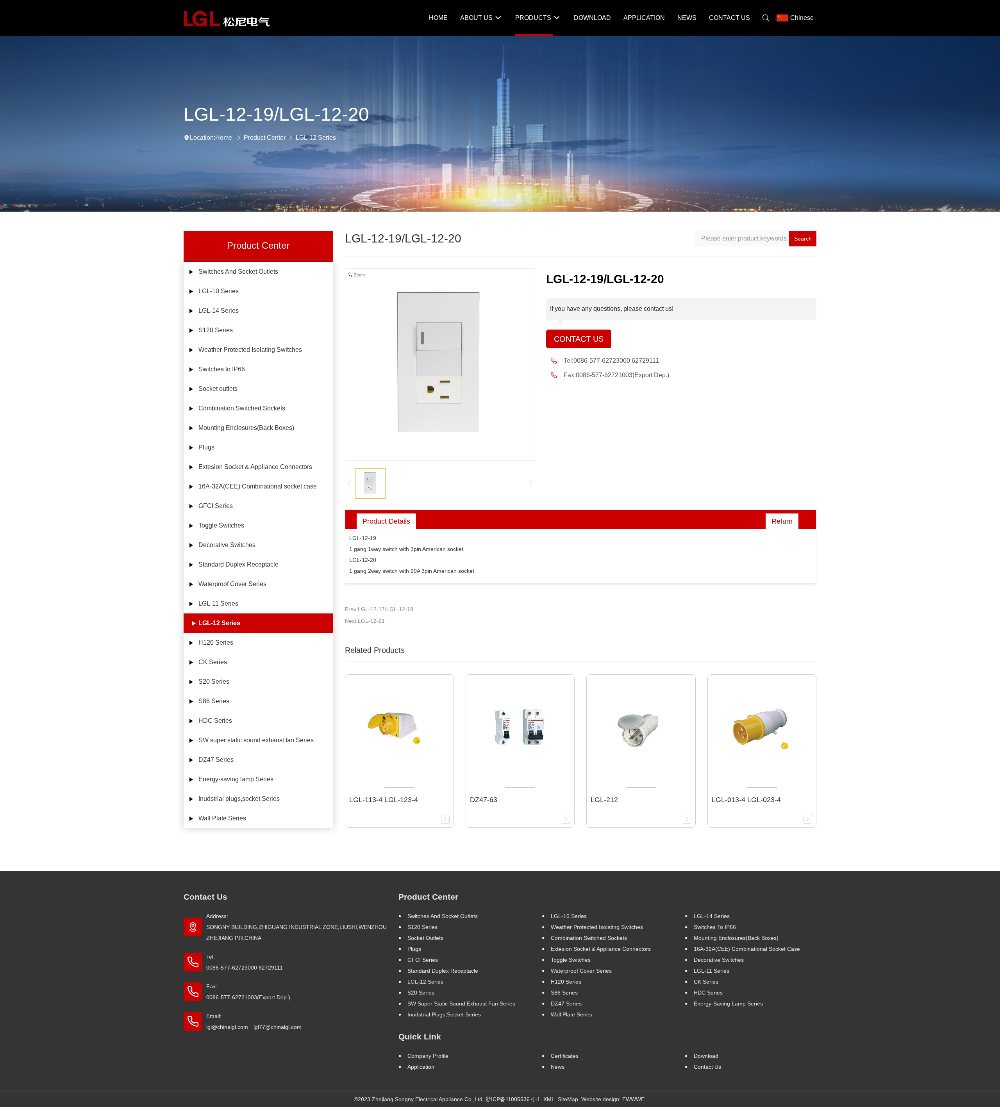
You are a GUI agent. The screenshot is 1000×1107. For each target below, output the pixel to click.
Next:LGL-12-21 (365, 621)
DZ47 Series (216, 759)
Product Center (265, 137)
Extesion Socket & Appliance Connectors (255, 466)
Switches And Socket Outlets (238, 271)
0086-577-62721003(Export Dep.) (622, 375)
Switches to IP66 (221, 369)
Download (706, 1056)
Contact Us (579, 339)
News (557, 1067)
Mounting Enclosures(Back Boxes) (246, 427)
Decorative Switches (226, 545)
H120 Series (215, 642)
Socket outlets (218, 388)
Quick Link (419, 1036)
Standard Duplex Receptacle (238, 564)
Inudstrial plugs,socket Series (239, 798)
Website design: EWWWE (613, 1099)
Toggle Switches (221, 525)
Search (803, 238)
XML (549, 1099)
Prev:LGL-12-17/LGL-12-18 (379, 609)
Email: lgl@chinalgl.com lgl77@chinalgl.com (254, 1021)
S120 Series (215, 330)
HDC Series (215, 720)
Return (782, 521)
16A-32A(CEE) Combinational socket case (257, 486)
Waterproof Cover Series (232, 584)
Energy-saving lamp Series (235, 779)
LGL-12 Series (316, 137)
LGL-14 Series (218, 310)
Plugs (206, 447)
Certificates (565, 1056)
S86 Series (213, 701)
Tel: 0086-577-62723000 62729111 (244, 962)
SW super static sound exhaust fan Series (256, 740)
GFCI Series (215, 506)
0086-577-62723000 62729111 (616, 360)
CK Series (212, 662)
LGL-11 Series (218, 603)
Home (223, 137)
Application (420, 1067)
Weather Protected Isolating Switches (250, 349)
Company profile (427, 1056)
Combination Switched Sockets (241, 408)
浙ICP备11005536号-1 (513, 1099)
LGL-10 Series (218, 291)
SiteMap (568, 1099)
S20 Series (213, 681)
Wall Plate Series (222, 818)
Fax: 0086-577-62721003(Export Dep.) (248, 991)
